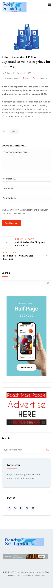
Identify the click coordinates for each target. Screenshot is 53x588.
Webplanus (40, 575)
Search (6, 273)
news (27, 78)
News (16, 78)
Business (9, 78)
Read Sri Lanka (34, 572)
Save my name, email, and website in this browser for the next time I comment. (25, 211)
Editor (7, 73)
